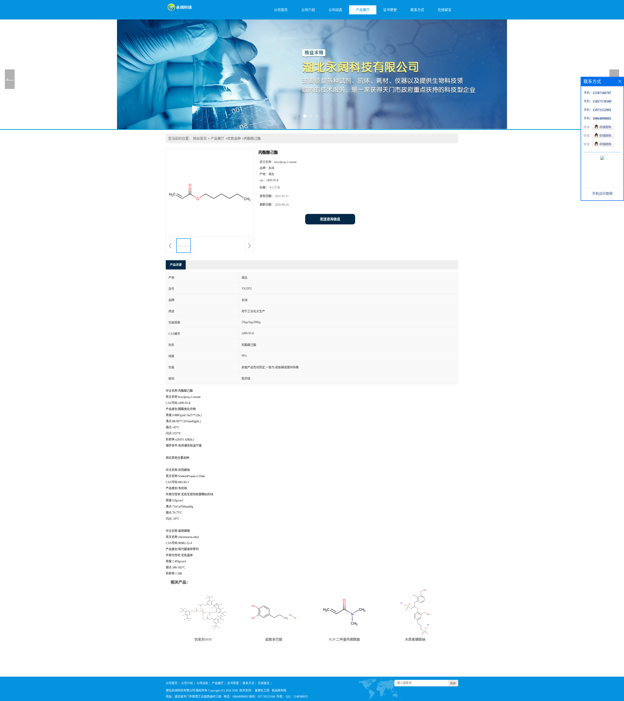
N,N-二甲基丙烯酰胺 (344, 639)
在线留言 (444, 10)
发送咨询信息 (330, 219)
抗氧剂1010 (203, 639)
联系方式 (417, 10)
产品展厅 (363, 10)
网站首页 (200, 138)
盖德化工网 (262, 690)
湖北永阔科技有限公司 (180, 690)
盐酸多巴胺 (273, 639)
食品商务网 (279, 690)
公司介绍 (308, 10)
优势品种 (234, 138)
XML (235, 690)
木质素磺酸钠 (415, 639)
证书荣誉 (390, 10)
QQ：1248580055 (297, 696)
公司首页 (281, 10)
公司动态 (335, 10)
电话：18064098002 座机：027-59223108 (249, 696)
